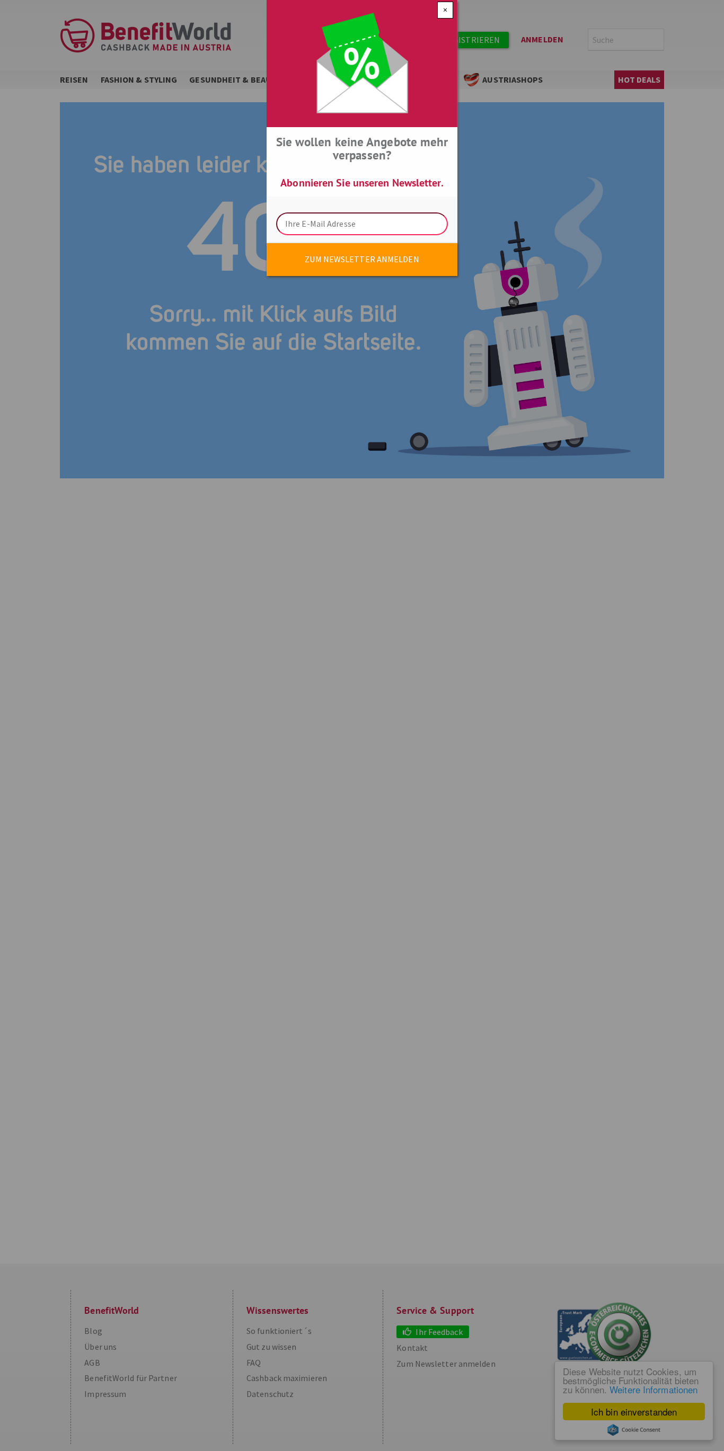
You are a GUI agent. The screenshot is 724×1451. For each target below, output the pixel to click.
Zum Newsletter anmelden (362, 259)
